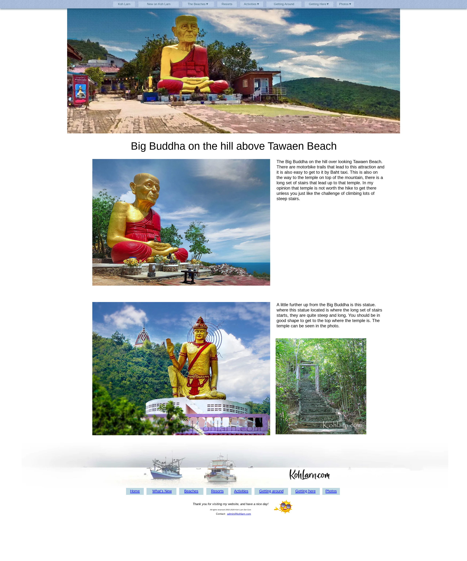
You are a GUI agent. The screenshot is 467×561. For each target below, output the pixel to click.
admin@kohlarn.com (239, 513)
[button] (251, 4)
